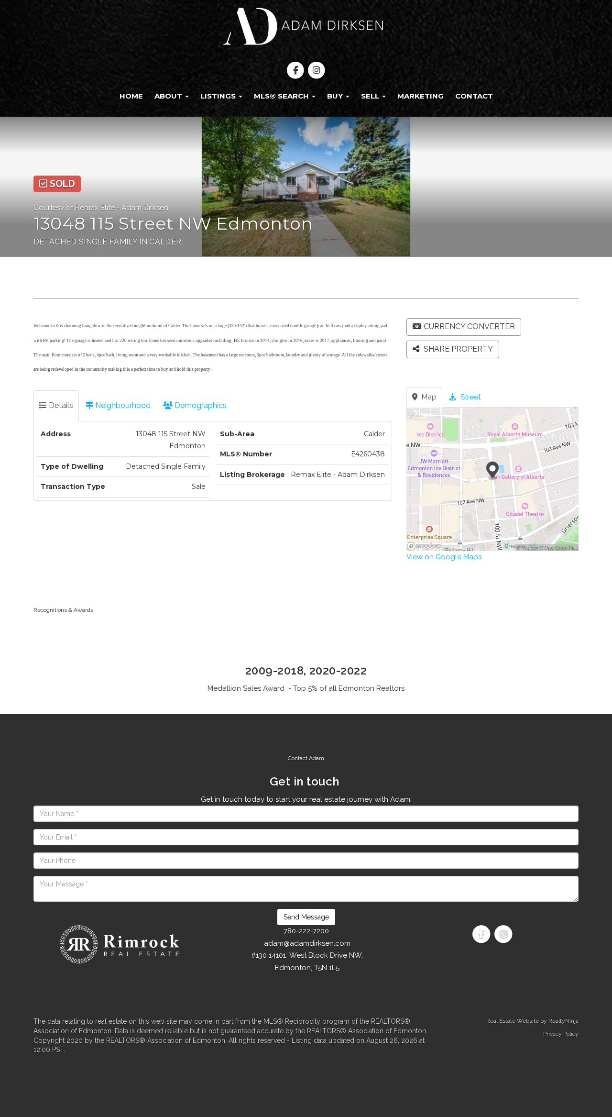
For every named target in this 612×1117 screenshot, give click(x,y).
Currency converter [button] (469, 326)
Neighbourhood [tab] (122, 405)
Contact (474, 95)
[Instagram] (316, 70)
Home (131, 95)
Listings (219, 95)
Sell (371, 95)
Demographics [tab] (200, 405)
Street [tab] (470, 397)
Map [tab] (428, 397)
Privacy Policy (561, 1033)
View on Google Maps (443, 557)
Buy (336, 95)
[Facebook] (296, 70)
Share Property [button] (457, 349)
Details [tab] (60, 405)
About (169, 95)
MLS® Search (282, 95)
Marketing (420, 95)
